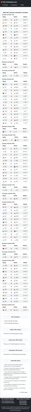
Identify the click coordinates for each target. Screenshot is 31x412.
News (22, 5)
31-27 (24, 274)
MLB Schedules (23, 401)
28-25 (24, 20)
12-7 (25, 140)
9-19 (25, 175)
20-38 (24, 231)
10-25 (24, 26)
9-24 (24, 67)
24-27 (24, 52)
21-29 (24, 38)
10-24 (24, 172)
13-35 (24, 286)
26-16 (24, 49)
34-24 (24, 46)
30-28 (24, 90)
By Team (5, 5)
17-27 (24, 301)
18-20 (24, 169)
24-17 (24, 32)
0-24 (25, 280)
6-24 (25, 210)
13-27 (24, 298)
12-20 (24, 35)
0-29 (25, 96)
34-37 (24, 268)
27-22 (24, 84)
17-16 (24, 292)
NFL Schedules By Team (11, 321)
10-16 (24, 240)
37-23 (24, 234)
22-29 (24, 93)
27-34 (24, 157)
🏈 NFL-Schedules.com (9, 2)
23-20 (24, 44)
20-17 (24, 120)
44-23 (24, 237)
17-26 (24, 181)
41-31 (24, 58)
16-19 (24, 190)
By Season (14, 5)
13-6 (25, 111)
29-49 (24, 271)
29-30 (24, 131)
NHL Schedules (23, 404)
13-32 (24, 310)
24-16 (24, 160)
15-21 (24, 105)
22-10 (24, 117)
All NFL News (24, 392)
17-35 (24, 207)
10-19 (24, 213)
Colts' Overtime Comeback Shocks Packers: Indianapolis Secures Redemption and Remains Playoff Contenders (15, 373)
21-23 (24, 216)
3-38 (25, 87)
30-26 (24, 163)
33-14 (24, 248)
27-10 (24, 154)
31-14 (24, 295)
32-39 (24, 99)
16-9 (25, 228)
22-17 (24, 283)
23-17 (24, 222)
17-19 (24, 123)
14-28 (24, 148)
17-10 (24, 289)
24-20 (24, 41)
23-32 (24, 55)
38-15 (24, 151)
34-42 (24, 198)
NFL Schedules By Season (12, 323)
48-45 (24, 29)
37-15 (24, 114)
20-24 (24, 166)
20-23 (24, 23)
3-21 (25, 219)
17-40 (24, 102)
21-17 (24, 108)
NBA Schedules (23, 402)
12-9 (25, 76)
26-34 (24, 277)
